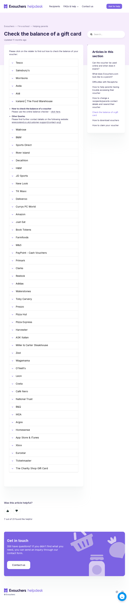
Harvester (22, 329)
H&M (19, 168)
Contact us (87, 6)
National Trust (24, 399)
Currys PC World (26, 206)
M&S (18, 245)
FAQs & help (69, 6)
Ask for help (114, 6)
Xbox (19, 445)
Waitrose (21, 129)
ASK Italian (22, 337)
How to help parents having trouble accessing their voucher (105, 90)
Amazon (20, 214)
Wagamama (23, 360)
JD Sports (22, 175)
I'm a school (23, 26)
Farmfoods (22, 237)
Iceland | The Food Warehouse (34, 101)
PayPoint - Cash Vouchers (31, 252)
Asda (19, 85)
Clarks (19, 268)
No (16, 511)
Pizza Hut (22, 314)
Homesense (23, 429)
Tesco (19, 62)
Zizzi (18, 352)
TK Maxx (21, 191)
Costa (19, 383)
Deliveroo (21, 198)
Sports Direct (24, 145)
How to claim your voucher (105, 125)
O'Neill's (21, 368)
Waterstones (23, 291)
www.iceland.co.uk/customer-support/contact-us (35, 122)
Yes (7, 511)
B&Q (18, 406)
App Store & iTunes (27, 437)
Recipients (54, 6)
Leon (19, 375)
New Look (22, 183)
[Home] (23, 6)
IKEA (18, 414)
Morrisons (22, 78)
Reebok (20, 275)
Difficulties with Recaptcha (104, 82)
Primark (20, 260)
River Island (23, 152)
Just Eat (20, 222)
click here (55, 111)
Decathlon (22, 160)
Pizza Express (24, 322)
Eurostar (21, 452)
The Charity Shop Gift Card (32, 468)
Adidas (20, 283)
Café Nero (22, 391)
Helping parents (40, 26)
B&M (18, 137)
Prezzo (20, 306)
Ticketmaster (23, 460)
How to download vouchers (105, 120)
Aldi (18, 93)
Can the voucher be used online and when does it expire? (104, 65)
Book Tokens (23, 229)
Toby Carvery (24, 298)
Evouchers (9, 26)
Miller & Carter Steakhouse (32, 345)
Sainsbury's (23, 70)
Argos (19, 422)
